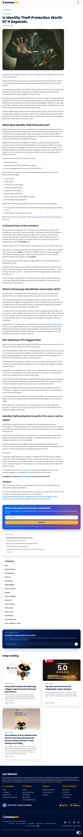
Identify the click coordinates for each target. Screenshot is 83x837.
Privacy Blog (65, 797)
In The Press (65, 792)
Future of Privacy (10, 588)
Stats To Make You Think (13, 623)
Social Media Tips (10, 619)
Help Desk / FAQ (6, 795)
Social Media (9, 615)
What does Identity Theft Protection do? (19, 538)
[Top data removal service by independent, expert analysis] (61, 670)
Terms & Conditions (21, 823)
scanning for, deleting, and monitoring (15, 407)
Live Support (5, 792)
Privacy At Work (10, 604)
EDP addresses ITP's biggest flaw (17, 546)
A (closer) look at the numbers (16, 541)
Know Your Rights (10, 596)
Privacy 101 (8, 600)
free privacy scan (38, 217)
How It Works (66, 790)
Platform (24, 790)
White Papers (26, 795)
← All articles (6, 10)
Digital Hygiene (10, 585)
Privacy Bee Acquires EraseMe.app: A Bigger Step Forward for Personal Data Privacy (20, 689)
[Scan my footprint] (76, 644)
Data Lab (8, 577)
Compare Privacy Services (9, 797)
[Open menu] (78, 2)
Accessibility (31, 823)
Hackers (7, 592)
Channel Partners (47, 792)
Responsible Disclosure (50, 823)
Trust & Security (67, 795)
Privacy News (9, 608)
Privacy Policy (55, 526)
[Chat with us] (79, 832)
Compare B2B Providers (29, 800)
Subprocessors (39, 823)
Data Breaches (9, 573)
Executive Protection (28, 792)
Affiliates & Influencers (48, 790)
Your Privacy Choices (31, 826)
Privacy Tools (9, 612)
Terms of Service (46, 526)
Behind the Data (10, 569)
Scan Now (41, 522)
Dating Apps (9, 581)
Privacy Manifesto (57, 782)
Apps (6, 565)
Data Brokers (57, 324)
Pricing (4, 790)
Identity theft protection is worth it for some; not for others (25, 549)
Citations (9, 552)
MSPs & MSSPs (26, 797)
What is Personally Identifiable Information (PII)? (22, 543)
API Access (45, 795)
